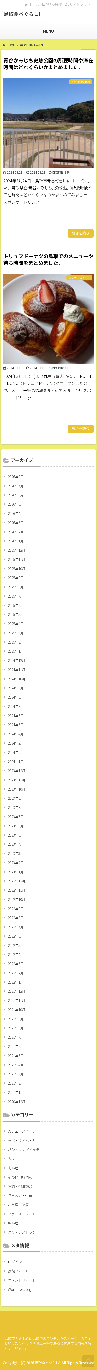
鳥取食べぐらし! (22, 13)
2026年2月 (16, 531)
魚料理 (13, 1222)
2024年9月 (16, 687)
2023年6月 (16, 825)
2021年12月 (16, 991)
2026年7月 (16, 485)
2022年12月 (16, 880)
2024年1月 (16, 761)
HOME (10, 45)
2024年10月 (16, 678)
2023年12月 (16, 770)
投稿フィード (18, 1270)
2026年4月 (16, 513)
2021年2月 (16, 1083)
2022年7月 (16, 926)
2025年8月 (16, 586)
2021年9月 (16, 1018)
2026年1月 (16, 540)
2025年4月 (16, 623)
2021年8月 (16, 1028)
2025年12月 (16, 550)
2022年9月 (16, 908)
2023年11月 (16, 779)
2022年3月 (16, 963)
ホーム (33, 4)
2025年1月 (16, 651)
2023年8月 (16, 807)
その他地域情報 (20, 1177)
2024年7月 (16, 706)
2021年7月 (16, 1037)
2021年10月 (16, 1009)
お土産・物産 (18, 1204)
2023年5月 (16, 835)
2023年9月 (16, 798)
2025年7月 (16, 596)
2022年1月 (16, 982)
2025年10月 (16, 568)
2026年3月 (16, 522)
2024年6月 (16, 715)
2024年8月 (16, 697)
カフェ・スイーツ (22, 1131)
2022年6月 (16, 936)
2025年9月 (16, 577)
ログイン (15, 1261)
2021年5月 (16, 1055)
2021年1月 (16, 1092)
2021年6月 (16, 1046)
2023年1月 (16, 871)
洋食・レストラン (22, 1232)
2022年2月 (16, 972)
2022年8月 (16, 917)
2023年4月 (16, 844)
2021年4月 (16, 1064)
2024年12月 (16, 660)
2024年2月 (16, 752)
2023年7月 (16, 816)
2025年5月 (16, 614)
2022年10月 (16, 899)
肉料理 (13, 1167)
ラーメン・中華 (20, 1195)
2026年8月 (16, 476)
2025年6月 (16, 605)
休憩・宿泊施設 (20, 1186)
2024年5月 (16, 724)
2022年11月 (16, 890)
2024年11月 (16, 669)
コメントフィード (22, 1280)
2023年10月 (16, 789)
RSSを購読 (54, 4)
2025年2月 (16, 642)
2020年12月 (16, 1101)
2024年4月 (16, 733)
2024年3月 (16, 743)
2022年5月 (16, 945)
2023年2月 (16, 862)
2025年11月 (16, 559)
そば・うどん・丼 (22, 1140)
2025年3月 (16, 632)
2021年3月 (16, 1073)
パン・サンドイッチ (24, 1149)
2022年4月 (16, 954)
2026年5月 (16, 504)
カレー (13, 1158)
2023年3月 (16, 853)
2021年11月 (16, 1000)
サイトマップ (79, 4)
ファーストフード (22, 1213)
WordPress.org (19, 1289)
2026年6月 (16, 495)
